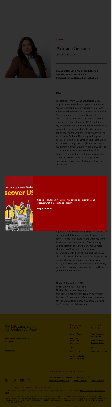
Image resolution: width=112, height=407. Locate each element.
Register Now (44, 208)
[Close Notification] (103, 180)
